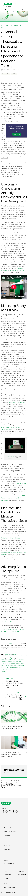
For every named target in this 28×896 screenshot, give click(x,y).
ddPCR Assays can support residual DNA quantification (13, 498)
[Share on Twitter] (14, 73)
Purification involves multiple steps (11, 538)
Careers (6, 860)
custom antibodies (10, 659)
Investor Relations (9, 863)
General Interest (5, 27)
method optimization (10, 665)
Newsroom (7, 849)
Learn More (16, 134)
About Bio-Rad (8, 828)
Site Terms (7, 883)
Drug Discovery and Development (14, 25)
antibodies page (8, 621)
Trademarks (21, 871)
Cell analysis (20, 656)
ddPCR (17, 659)
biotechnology (12, 656)
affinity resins (8, 654)
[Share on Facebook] (12, 73)
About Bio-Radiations (10, 831)
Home (5, 871)
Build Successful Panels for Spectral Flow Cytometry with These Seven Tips (11, 755)
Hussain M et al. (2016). (6, 643)
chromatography (10, 658)
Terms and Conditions (9, 887)
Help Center (7, 835)
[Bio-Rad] (6, 803)
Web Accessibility (22, 874)
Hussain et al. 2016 (20, 483)
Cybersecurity (7, 874)
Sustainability (7, 846)
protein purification (11, 669)
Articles (3, 25)
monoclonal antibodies (11, 667)
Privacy (6, 878)
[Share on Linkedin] (16, 73)
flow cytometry (11, 663)
